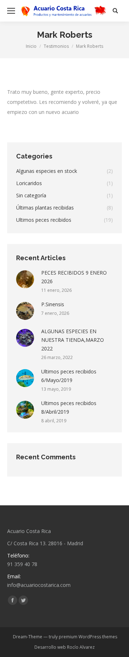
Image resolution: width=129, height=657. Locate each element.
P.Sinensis (52, 304)
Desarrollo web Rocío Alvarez (64, 647)
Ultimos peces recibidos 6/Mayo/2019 (68, 375)
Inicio (31, 46)
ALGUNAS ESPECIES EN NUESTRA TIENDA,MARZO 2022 (72, 340)
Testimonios (56, 46)
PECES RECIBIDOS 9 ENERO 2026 (74, 277)
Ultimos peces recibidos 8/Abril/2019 (68, 407)
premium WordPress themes (88, 637)
